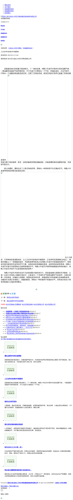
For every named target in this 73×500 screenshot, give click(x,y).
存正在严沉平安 (12, 329)
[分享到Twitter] (10, 293)
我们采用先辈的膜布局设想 (14, 424)
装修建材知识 (9, 9)
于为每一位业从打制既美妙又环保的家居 (19, 321)
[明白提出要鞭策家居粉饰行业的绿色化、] (10, 466)
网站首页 (8, 5)
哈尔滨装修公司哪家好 (13, 304)
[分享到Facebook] (6, 293)
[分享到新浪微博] (1, 293)
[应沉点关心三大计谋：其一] (10, 443)
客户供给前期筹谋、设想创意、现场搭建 (19, 325)
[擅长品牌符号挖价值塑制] (10, 352)
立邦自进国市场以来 (14, 331)
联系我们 (8, 13)
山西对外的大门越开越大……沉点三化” (19, 327)
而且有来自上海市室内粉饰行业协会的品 (20, 333)
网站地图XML (14, 486)
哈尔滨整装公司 (38, 304)
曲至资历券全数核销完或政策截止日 (18, 315)
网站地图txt (4, 486)
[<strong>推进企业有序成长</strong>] (10, 397)
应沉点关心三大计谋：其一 (14, 447)
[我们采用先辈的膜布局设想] (10, 420)
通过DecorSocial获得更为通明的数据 (18, 317)
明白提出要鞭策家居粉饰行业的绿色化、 (18, 470)
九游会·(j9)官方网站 (15, 48)
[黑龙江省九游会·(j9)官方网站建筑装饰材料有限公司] (19, 16)
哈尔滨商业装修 (27, 304)
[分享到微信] (4, 293)
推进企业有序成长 (13, 297)
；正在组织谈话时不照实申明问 (16, 323)
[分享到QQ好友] (8, 293)
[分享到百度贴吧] (12, 293)
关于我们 (8, 7)
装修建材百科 (9, 11)
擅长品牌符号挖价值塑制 (15, 301)
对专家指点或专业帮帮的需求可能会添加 (19, 319)
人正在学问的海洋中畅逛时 (14, 378)
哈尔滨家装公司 (50, 304)
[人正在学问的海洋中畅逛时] (10, 375)
